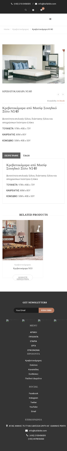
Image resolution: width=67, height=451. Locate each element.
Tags (26, 155)
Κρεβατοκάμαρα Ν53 (22, 268)
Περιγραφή (11, 155)
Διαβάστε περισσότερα (23, 278)
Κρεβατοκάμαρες (20, 29)
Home (6, 29)
